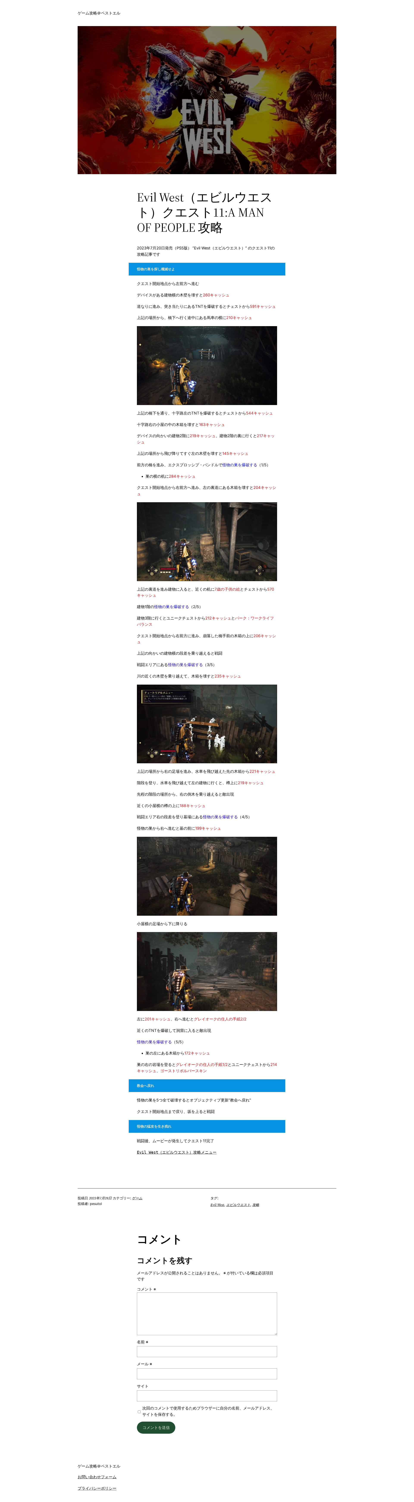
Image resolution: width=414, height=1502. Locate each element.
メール (144, 1364)
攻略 (255, 1204)
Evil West (217, 1204)
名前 (142, 1342)
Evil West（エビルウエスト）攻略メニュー (176, 1152)
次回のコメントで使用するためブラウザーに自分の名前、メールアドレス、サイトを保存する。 (208, 1411)
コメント (146, 1289)
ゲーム (137, 1198)
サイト (143, 1386)
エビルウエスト (238, 1204)
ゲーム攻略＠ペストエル (99, 13)
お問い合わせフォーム (97, 1477)
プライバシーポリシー (97, 1488)
